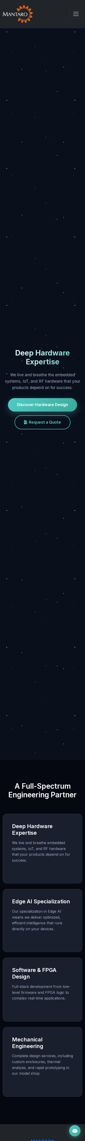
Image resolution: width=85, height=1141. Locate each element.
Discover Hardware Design (42, 404)
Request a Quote (45, 422)
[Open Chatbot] (74, 1130)
